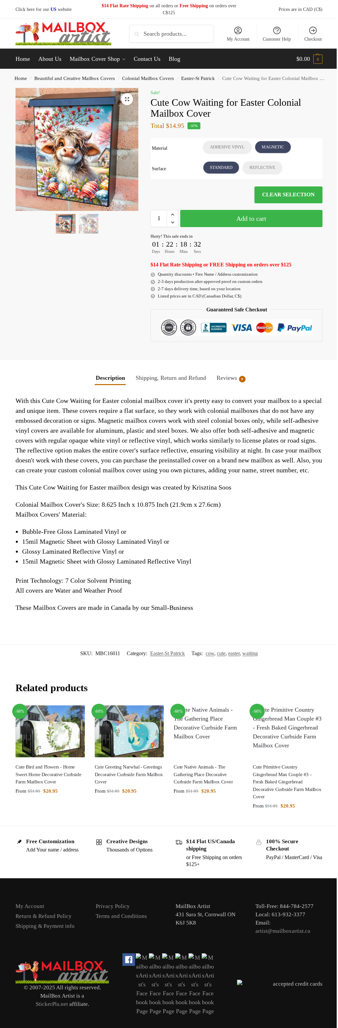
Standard (218, 167)
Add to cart (248, 218)
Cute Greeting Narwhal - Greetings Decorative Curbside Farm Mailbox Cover (127, 783)
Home (21, 78)
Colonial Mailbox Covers (148, 78)
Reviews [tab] (227, 378)
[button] (304, 59)
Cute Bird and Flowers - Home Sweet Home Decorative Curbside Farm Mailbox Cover (48, 783)
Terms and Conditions (120, 928)
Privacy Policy (111, 918)
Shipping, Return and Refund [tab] (168, 378)
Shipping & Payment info (45, 937)
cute (216, 663)
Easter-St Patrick (198, 78)
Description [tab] (107, 378)
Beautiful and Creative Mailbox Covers (74, 78)
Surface (157, 168)
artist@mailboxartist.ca (279, 942)
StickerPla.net (51, 1015)
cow (205, 663)
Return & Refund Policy (44, 928)
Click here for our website (44, 9)
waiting (245, 663)
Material (157, 148)
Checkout (308, 39)
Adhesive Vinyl (224, 146)
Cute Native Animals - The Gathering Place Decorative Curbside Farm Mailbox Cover (200, 783)
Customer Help (272, 39)
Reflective (259, 167)
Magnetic (270, 146)
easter (229, 663)
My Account (233, 39)
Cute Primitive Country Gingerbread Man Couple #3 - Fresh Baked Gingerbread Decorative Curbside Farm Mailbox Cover (278, 793)
